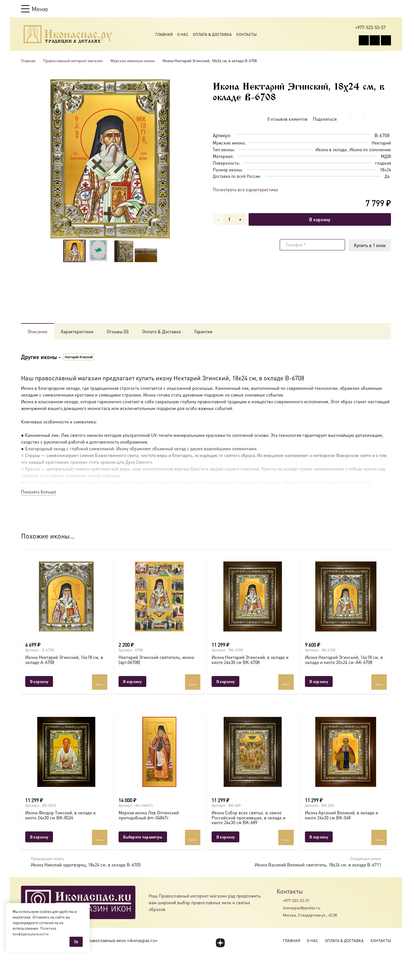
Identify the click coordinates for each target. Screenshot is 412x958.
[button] (34, 9)
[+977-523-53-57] (280, 900)
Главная (164, 34)
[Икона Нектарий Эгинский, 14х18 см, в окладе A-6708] (66, 596)
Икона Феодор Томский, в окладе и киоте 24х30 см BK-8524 (60, 815)
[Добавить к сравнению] (386, 119)
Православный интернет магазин (73, 60)
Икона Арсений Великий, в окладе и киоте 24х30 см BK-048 (341, 815)
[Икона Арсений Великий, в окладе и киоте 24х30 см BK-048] (346, 752)
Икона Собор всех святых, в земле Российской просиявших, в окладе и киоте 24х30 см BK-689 (248, 817)
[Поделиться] (343, 119)
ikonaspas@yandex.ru (301, 907)
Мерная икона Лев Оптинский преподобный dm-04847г (149, 815)
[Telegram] (386, 40)
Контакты (246, 34)
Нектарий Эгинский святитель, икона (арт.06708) (156, 659)
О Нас (182, 34)
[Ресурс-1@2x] (68, 34)
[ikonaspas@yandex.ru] (280, 907)
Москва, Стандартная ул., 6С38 (310, 914)
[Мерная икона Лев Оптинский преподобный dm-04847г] (159, 752)
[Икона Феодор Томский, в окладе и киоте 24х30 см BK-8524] (66, 752)
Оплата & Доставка (212, 34)
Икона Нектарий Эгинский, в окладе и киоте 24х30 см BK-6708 (250, 659)
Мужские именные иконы (132, 60)
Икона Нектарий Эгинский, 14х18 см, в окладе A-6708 (64, 659)
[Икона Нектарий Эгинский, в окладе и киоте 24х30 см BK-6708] (252, 596)
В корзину (319, 219)
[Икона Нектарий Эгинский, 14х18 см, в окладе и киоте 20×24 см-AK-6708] (346, 596)
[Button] (388, 8)
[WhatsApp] (375, 40)
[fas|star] (220, 943)
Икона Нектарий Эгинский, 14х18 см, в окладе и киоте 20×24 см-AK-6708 (344, 659)
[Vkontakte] (364, 40)
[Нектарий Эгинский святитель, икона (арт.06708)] (159, 596)
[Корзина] (377, 9)
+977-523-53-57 (296, 900)
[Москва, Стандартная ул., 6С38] (280, 915)
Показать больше (38, 492)
